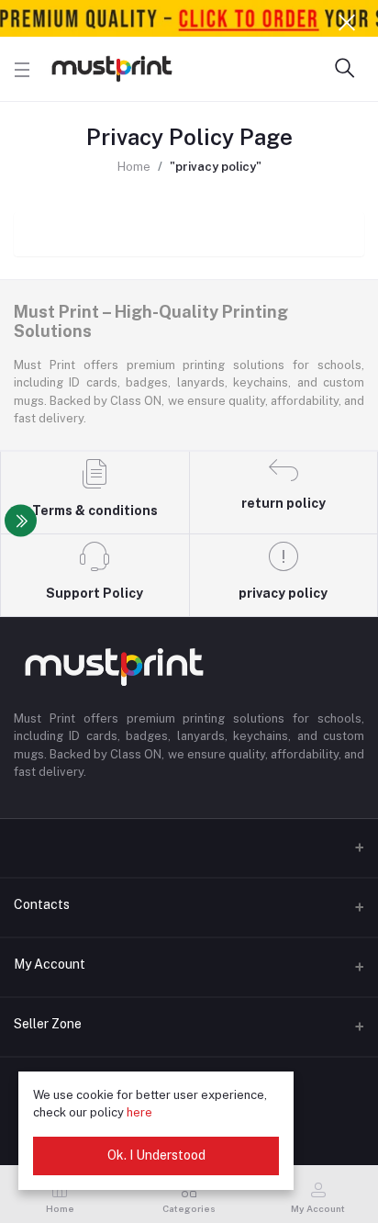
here (139, 1112)
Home (133, 167)
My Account (49, 964)
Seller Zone (48, 1023)
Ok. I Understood (156, 1155)
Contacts (42, 904)
